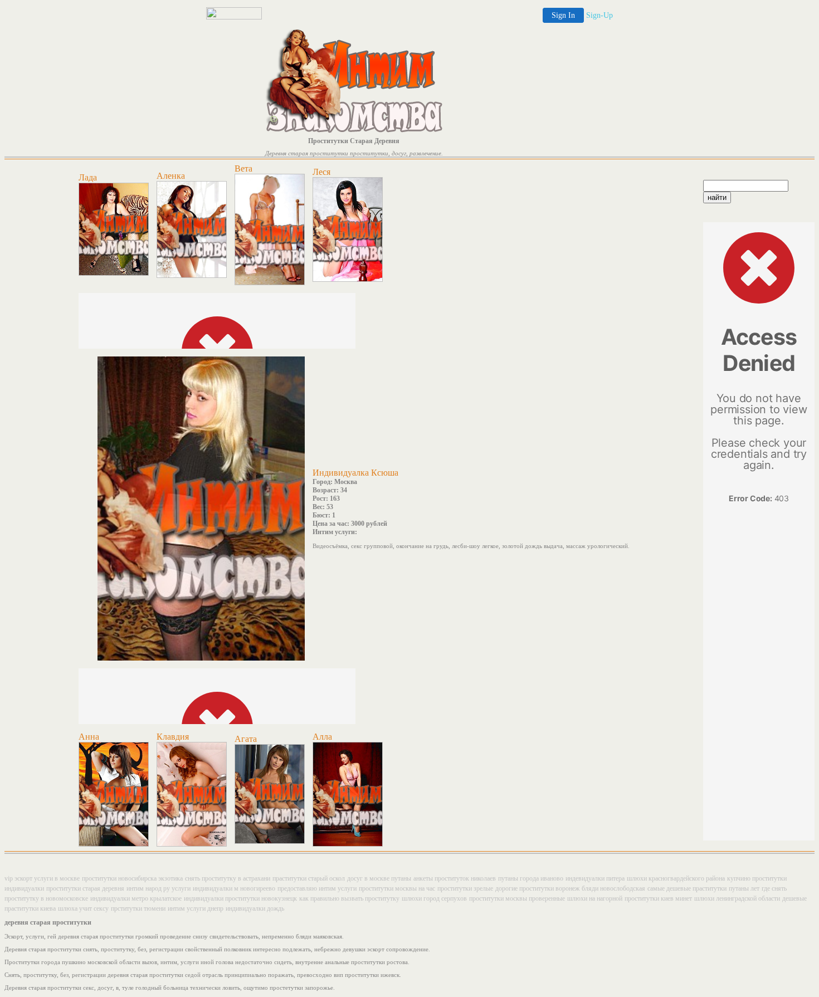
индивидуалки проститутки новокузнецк (240, 898)
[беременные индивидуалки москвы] (114, 844)
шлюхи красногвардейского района (676, 878)
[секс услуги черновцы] (270, 283)
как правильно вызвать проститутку (349, 898)
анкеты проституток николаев (454, 878)
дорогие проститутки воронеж (537, 888)
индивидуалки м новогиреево (234, 888)
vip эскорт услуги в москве (42, 878)
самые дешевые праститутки (687, 888)
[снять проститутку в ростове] (114, 273)
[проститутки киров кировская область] (348, 280)
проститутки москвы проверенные (517, 898)
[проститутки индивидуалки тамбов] (270, 842)
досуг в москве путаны (379, 878)
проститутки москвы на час (397, 888)
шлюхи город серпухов (434, 898)
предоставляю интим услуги (317, 888)
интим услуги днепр (195, 908)
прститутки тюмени (138, 908)
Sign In (563, 15)
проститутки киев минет (658, 898)
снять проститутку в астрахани (227, 878)
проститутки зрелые (465, 888)
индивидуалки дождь (255, 908)
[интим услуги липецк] (192, 276)
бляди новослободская (613, 888)
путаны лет (744, 888)
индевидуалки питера (595, 878)
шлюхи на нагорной (594, 898)
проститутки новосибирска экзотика (132, 878)
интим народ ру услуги (158, 888)
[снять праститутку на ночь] (348, 844)
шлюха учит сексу (83, 908)
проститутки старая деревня (85, 888)
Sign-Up (599, 15)
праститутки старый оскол (308, 878)
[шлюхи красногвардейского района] (192, 844)
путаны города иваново (530, 878)
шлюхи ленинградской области (737, 898)
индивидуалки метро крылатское (136, 898)
